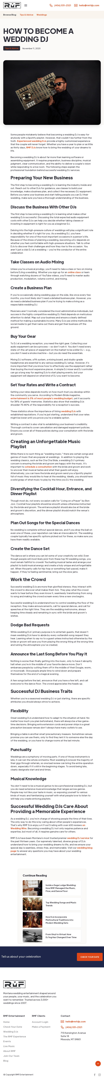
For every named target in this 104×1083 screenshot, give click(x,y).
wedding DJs (68, 411)
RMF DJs (31, 147)
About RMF (9, 1051)
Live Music (9, 1046)
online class (74, 272)
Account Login (40, 1021)
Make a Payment (41, 1026)
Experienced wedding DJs (31, 141)
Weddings (42, 14)
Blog (5, 1060)
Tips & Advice (26, 14)
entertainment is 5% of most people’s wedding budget (42, 398)
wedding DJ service (78, 838)
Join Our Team (11, 1055)
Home (6, 1021)
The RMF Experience (14, 1036)
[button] (25, 5)
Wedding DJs (10, 1031)
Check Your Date (12, 1026)
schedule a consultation (38, 466)
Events (7, 1041)
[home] (12, 5)
